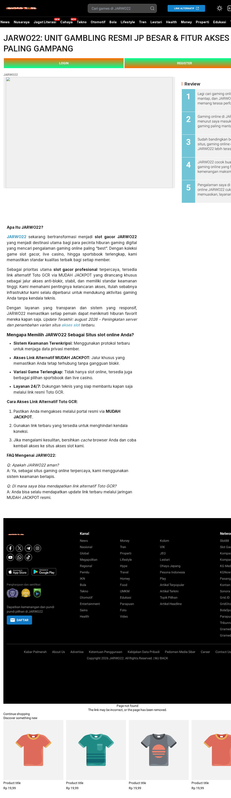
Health (171, 22)
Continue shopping (16, 714)
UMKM (124, 591)
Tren (142, 22)
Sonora (225, 591)
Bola (113, 22)
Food (123, 585)
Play (163, 578)
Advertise (76, 652)
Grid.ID (225, 597)
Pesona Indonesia (172, 572)
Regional (86, 566)
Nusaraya (22, 22)
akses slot (71, 325)
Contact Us (223, 652)
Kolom (164, 540)
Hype (123, 566)
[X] (19, 548)
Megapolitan (88, 559)
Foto (123, 610)
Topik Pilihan (169, 597)
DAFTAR (22, 620)
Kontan (225, 585)
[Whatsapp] (19, 557)
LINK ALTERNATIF (184, 8)
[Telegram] (28, 548)
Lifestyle (128, 22)
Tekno (82, 22)
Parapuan (127, 604)
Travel (124, 572)
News (84, 540)
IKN (82, 578)
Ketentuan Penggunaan (105, 652)
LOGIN (64, 63)
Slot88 (224, 540)
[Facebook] (10, 548)
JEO (163, 553)
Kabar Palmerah (35, 652)
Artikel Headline (171, 604)
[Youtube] (10, 557)
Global (84, 553)
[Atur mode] (219, 8)
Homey (125, 578)
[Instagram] (37, 548)
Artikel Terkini (169, 591)
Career (205, 652)
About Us (58, 652)
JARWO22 (10, 74)
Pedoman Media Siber (180, 652)
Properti (202, 22)
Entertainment (90, 604)
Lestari (156, 23)
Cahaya (66, 22)
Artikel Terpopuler (172, 585)
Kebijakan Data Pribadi (143, 652)
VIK (162, 547)
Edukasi (219, 22)
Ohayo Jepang (170, 566)
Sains (84, 610)
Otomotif (98, 22)
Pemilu (84, 572)
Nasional (86, 547)
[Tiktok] (28, 557)
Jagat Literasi (45, 22)
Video (124, 616)
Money (186, 22)
